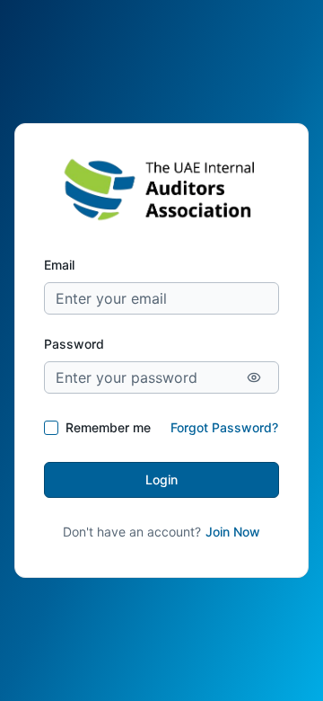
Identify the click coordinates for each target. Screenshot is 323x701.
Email (59, 264)
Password (74, 343)
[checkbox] (51, 428)
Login (161, 479)
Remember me (108, 427)
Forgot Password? (224, 427)
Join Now (232, 531)
